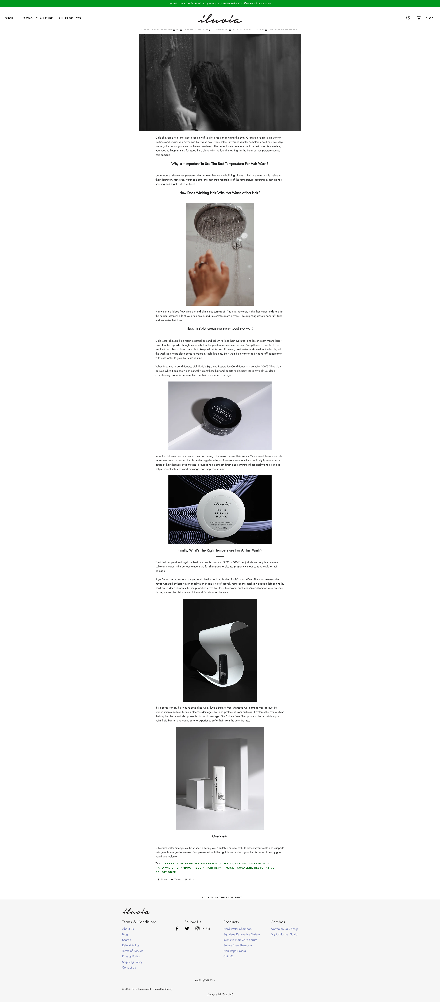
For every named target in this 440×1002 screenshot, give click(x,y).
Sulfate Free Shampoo (237, 945)
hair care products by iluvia (248, 863)
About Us (128, 929)
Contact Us (129, 967)
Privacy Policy (131, 956)
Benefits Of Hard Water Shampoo (193, 863)
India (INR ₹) (203, 980)
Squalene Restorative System (241, 934)
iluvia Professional (141, 989)
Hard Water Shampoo (173, 867)
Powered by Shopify (162, 989)
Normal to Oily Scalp (284, 929)
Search (126, 940)
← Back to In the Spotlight (220, 897)
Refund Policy (131, 945)
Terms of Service (132, 951)
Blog (125, 934)
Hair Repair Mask (234, 951)
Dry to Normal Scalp (284, 934)
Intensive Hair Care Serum (240, 940)
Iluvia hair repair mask (214, 867)
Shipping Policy (132, 962)
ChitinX (228, 956)
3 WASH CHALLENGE (38, 18)
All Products (70, 18)
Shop (9, 18)
